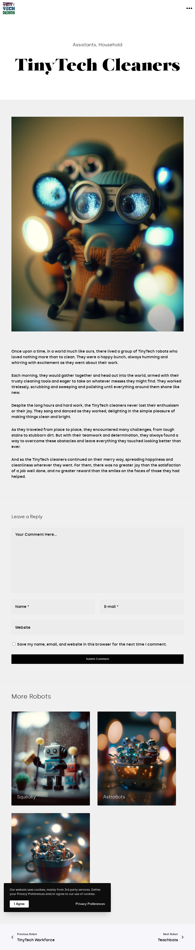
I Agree (19, 904)
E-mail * (111, 606)
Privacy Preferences (90, 904)
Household (110, 44)
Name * (22, 606)
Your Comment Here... (36, 534)
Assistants (84, 44)
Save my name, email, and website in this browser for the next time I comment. (92, 644)
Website (22, 627)
